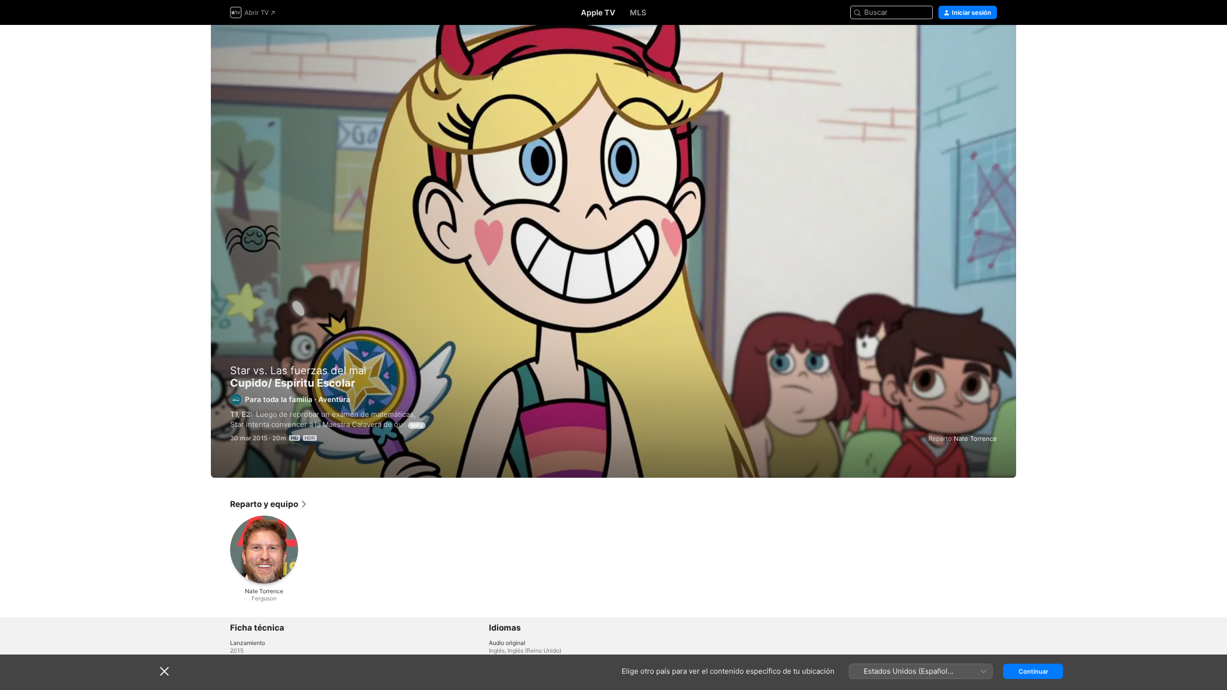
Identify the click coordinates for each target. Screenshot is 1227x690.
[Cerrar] (164, 671)
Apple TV (598, 12)
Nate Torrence (975, 438)
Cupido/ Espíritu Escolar (613, 251)
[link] (269, 504)
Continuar (1033, 671)
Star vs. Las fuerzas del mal (298, 370)
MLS (638, 12)
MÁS (417, 425)
